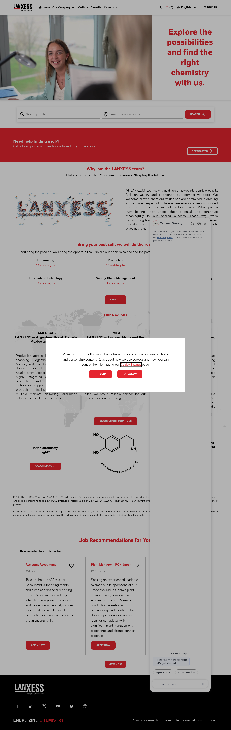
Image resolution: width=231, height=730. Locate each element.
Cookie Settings (131, 364)
